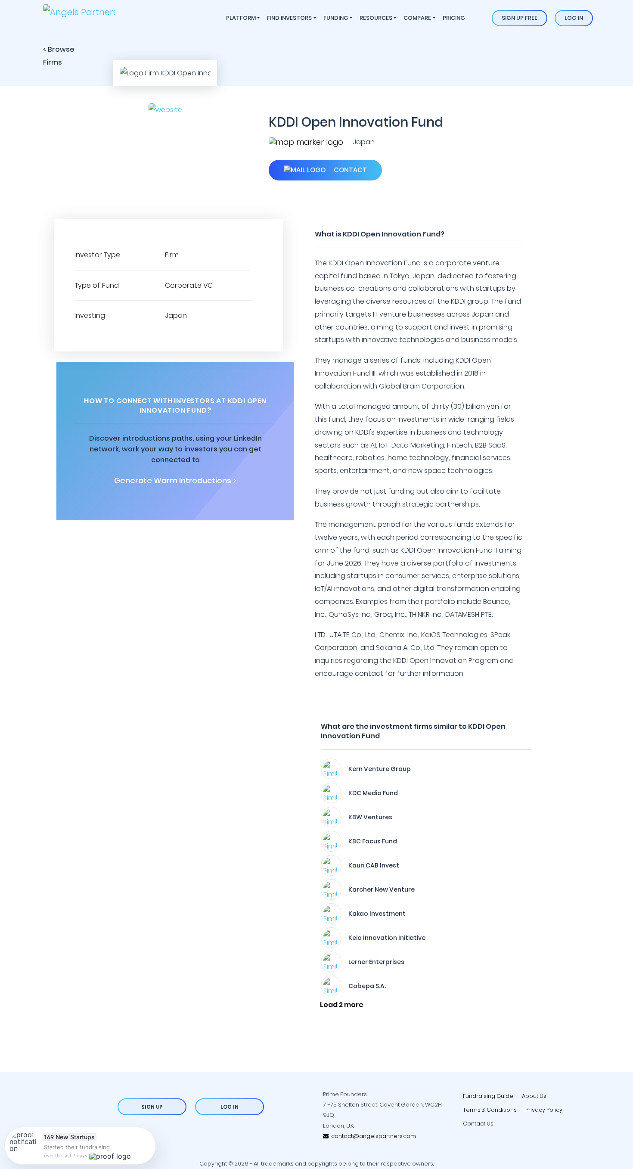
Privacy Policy (543, 1109)
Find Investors (289, 18)
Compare (417, 18)
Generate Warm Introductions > (175, 481)
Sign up (152, 1106)
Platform (241, 18)
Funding (335, 18)
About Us (534, 1096)
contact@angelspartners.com (372, 1136)
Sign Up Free (519, 18)
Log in (574, 18)
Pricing (454, 18)
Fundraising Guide (488, 1096)
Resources (376, 18)
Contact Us (478, 1123)
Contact (349, 169)
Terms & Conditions (490, 1109)
